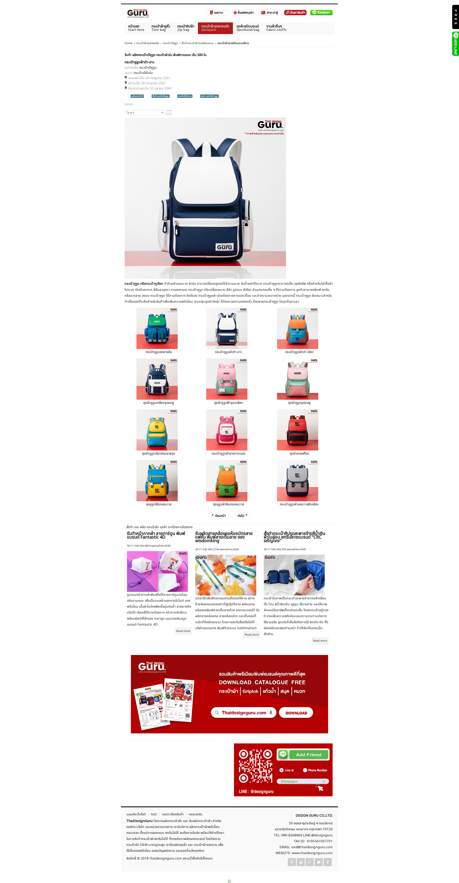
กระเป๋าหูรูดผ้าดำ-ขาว (228, 352)
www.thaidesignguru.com (312, 853)
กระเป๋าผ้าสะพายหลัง (147, 43)
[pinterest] (292, 862)
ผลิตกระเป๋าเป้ (137, 96)
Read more (183, 631)
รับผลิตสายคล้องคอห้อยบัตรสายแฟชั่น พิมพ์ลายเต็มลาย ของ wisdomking (224, 537)
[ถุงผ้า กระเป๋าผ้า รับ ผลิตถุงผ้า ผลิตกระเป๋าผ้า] (138, 13)
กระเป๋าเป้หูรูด (170, 43)
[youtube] (301, 862)
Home (129, 43)
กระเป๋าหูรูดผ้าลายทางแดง (228, 453)
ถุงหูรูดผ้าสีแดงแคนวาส (228, 504)
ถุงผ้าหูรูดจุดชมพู (299, 402)
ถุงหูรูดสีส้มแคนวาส (158, 504)
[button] (450, 874)
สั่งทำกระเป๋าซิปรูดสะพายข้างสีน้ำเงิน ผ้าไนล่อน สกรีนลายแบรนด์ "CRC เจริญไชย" (294, 537)
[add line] (455, 43)
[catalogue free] (455, 16)
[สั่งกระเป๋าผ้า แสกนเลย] (283, 769)
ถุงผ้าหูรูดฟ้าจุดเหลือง (228, 402)
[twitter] (319, 862)
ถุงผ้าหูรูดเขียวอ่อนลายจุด (158, 453)
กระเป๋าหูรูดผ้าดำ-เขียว (299, 352)
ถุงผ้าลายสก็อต (299, 453)
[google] (310, 862)
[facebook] (328, 862)
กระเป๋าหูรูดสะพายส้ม (158, 352)
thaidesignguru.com (166, 858)
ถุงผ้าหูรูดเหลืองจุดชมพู (158, 402)
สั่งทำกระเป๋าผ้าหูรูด (160, 96)
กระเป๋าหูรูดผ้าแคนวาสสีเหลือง (299, 504)
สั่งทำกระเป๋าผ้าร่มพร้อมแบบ (197, 43)
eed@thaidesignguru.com (312, 847)
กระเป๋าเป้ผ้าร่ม (143, 73)
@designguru (322, 835)
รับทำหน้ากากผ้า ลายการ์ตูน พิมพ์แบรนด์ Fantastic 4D (156, 535)
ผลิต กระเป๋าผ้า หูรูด (209, 96)
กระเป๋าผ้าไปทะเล (185, 96)
